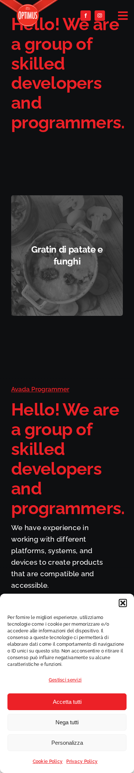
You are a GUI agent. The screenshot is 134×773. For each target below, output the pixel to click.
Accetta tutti (67, 702)
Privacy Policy (82, 761)
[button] (123, 603)
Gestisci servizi (65, 680)
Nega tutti (67, 722)
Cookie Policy (48, 761)
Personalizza (67, 743)
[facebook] (85, 15)
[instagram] (100, 15)
